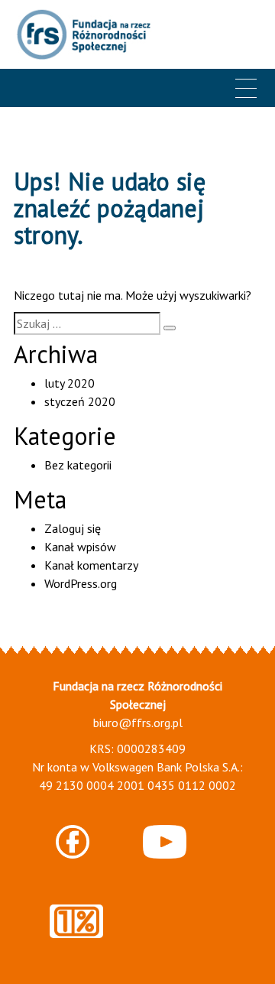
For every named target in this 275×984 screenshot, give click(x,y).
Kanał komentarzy (91, 565)
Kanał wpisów (80, 546)
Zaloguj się (72, 528)
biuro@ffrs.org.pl (138, 722)
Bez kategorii (78, 465)
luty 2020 (69, 383)
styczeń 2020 (79, 401)
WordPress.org (80, 583)
